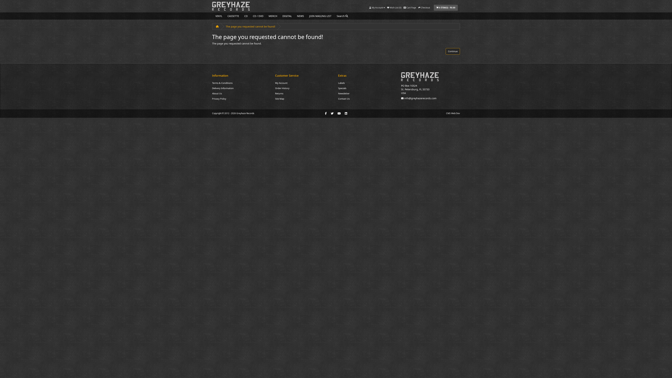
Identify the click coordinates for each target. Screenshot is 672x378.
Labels (341, 83)
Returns (279, 93)
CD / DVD (258, 16)
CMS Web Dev (453, 113)
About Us (217, 93)
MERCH (273, 16)
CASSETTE (233, 16)
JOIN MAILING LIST (320, 16)
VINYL (218, 16)
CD (246, 16)
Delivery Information (223, 88)
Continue (453, 51)
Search (341, 16)
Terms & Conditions (222, 83)
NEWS (300, 16)
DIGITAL (287, 16)
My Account (281, 83)
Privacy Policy (219, 98)
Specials (342, 88)
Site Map (279, 98)
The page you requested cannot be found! (250, 26)
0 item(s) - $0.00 (447, 7)
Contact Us (344, 98)
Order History (282, 88)
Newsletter (343, 93)
